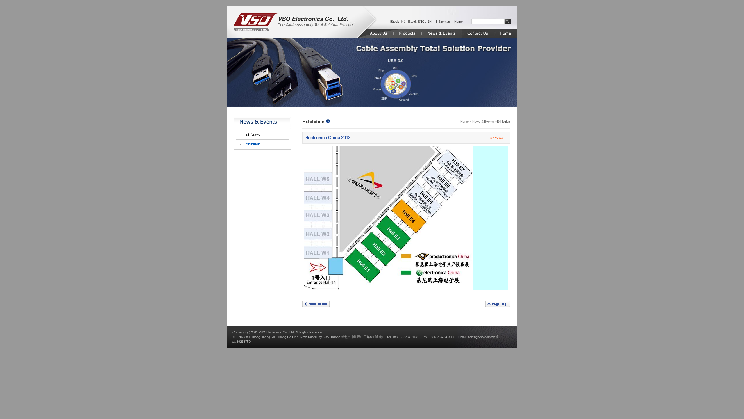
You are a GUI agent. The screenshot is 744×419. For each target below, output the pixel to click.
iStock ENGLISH (420, 21)
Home (458, 21)
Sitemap (444, 21)
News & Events (483, 121)
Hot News (252, 134)
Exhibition (252, 144)
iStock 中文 (398, 21)
